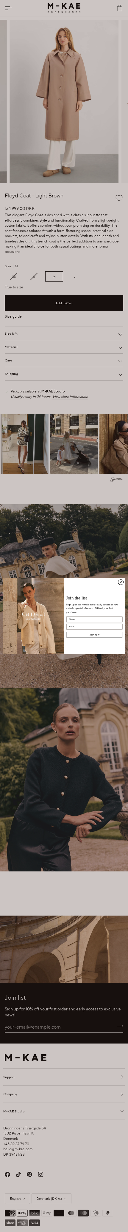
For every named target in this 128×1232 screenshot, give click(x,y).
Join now (94, 634)
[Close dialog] (121, 582)
